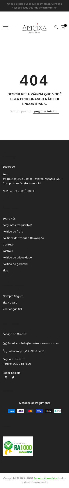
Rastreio (8, 251)
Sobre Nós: (9, 218)
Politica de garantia (15, 264)
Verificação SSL (12, 309)
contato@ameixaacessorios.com (37, 343)
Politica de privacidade (17, 257)
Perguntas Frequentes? (18, 225)
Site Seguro (10, 302)
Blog (5, 270)
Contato (8, 244)
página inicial (46, 111)
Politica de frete (13, 231)
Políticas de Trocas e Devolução (23, 238)
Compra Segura (13, 296)
